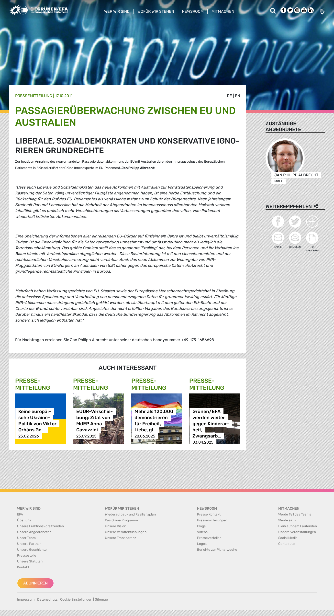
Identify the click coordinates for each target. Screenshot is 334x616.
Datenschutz (47, 599)
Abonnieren (35, 583)
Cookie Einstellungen (76, 599)
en (237, 95)
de (229, 95)
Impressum (25, 599)
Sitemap (101, 599)
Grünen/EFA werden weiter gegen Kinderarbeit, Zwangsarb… (210, 424)
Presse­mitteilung (33, 95)
